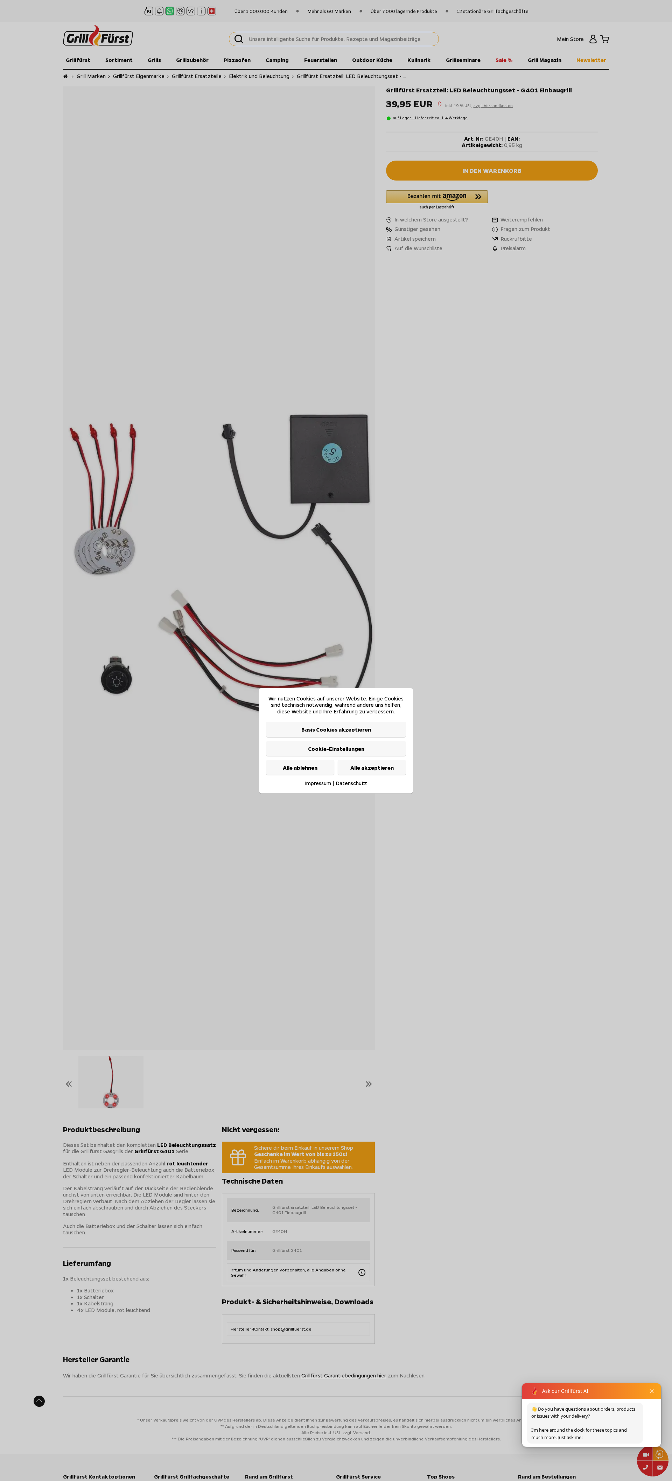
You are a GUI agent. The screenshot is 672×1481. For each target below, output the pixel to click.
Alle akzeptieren (372, 767)
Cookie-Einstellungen (336, 748)
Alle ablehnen (300, 767)
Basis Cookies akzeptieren (336, 729)
